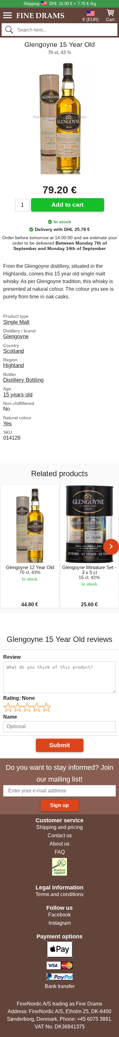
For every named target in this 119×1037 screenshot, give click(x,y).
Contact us (60, 835)
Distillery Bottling (23, 380)
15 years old (17, 394)
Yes (7, 423)
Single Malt (16, 322)
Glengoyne (16, 336)
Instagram (60, 923)
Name (10, 717)
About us (59, 843)
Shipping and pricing (59, 827)
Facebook (59, 914)
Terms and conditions (59, 894)
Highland (13, 365)
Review (12, 657)
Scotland (13, 351)
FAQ (60, 852)
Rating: (19, 698)
